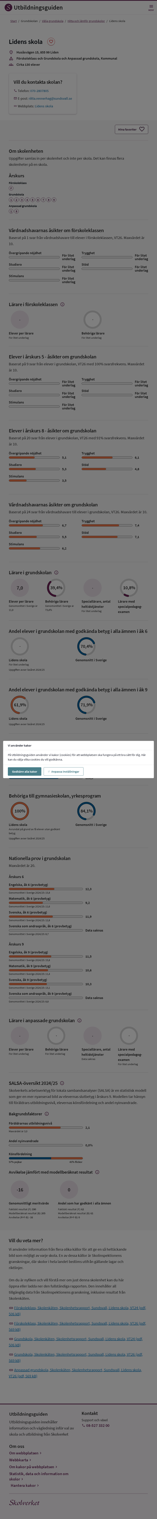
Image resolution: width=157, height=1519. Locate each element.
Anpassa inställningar (65, 771)
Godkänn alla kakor (24, 771)
